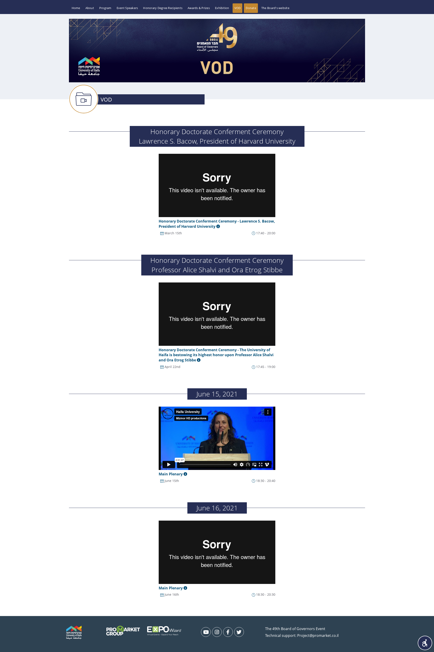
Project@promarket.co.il (318, 635)
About (89, 8)
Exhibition (222, 8)
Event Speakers (127, 8)
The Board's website (275, 8)
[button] (425, 643)
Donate (251, 8)
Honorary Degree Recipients (162, 8)
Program (105, 8)
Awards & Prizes (199, 8)
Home (76, 8)
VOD (237, 8)
